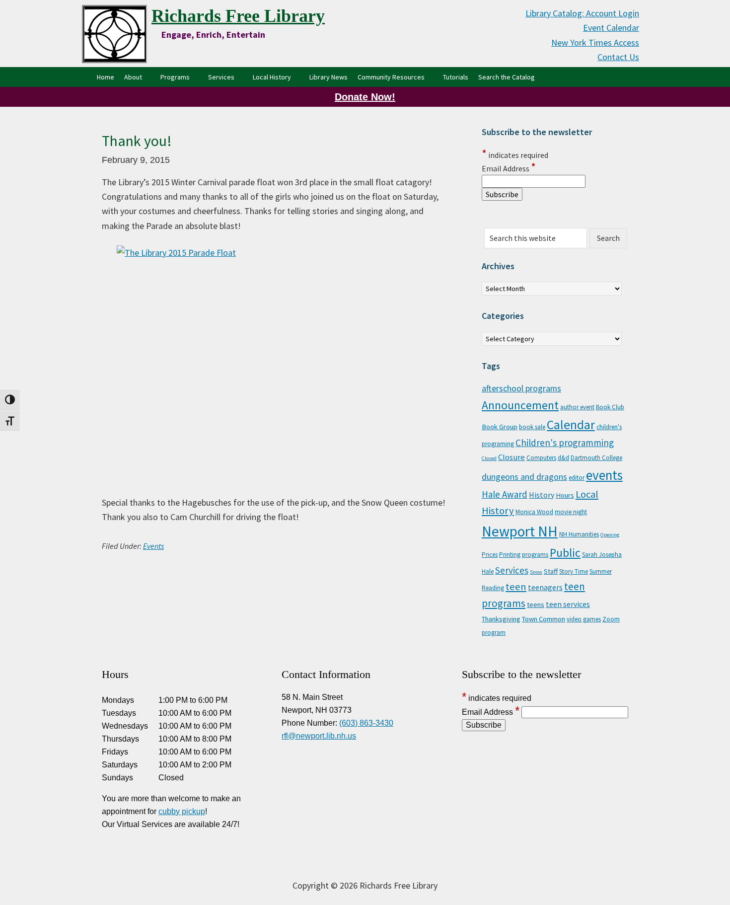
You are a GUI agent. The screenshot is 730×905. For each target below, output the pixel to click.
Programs (175, 77)
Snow (536, 572)
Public (565, 552)
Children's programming (564, 443)
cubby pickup (181, 811)
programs (535, 554)
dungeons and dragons (524, 476)
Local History (272, 77)
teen (516, 586)
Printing (509, 554)
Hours (565, 495)
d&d (563, 457)
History (541, 495)
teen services (568, 604)
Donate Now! (365, 96)
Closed (489, 458)
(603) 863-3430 (366, 723)
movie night (571, 512)
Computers (541, 457)
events (604, 474)
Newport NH (520, 531)
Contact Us (618, 57)
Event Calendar (611, 27)
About (133, 77)
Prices (490, 554)
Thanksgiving (501, 618)
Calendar (571, 425)
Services (221, 77)
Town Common (543, 618)
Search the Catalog (509, 76)
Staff (551, 571)
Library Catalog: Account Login (582, 13)
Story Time (573, 571)
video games (584, 619)
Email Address (509, 168)
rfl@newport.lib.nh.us (319, 736)
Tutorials (455, 77)
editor (576, 477)
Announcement (520, 405)
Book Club (610, 407)
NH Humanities (579, 534)
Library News (328, 77)
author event (577, 407)
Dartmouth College (596, 457)
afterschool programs (521, 388)
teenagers (545, 587)
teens (535, 604)
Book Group (499, 426)
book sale (532, 427)
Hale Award (504, 494)
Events (153, 546)
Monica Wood (534, 512)
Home (105, 77)
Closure (511, 457)
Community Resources (391, 77)
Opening (609, 534)
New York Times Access (595, 42)
